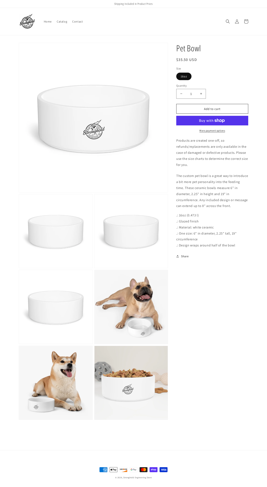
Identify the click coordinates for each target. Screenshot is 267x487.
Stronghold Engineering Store (137, 477)
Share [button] (185, 256)
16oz (184, 76)
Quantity (181, 85)
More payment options (212, 130)
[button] (227, 21)
